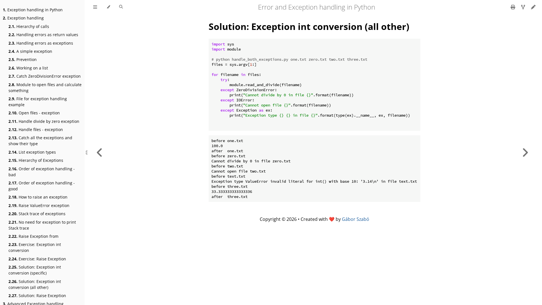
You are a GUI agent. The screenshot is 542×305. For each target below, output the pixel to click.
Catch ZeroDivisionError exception (44, 76)
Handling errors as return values (43, 34)
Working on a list (28, 68)
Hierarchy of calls (28, 26)
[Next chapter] (525, 152)
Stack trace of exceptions (36, 213)
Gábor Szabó (355, 219)
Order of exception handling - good (41, 185)
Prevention (22, 59)
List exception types (32, 152)
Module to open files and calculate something (45, 87)
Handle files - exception (35, 129)
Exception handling (23, 18)
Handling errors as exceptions (40, 43)
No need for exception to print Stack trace (42, 225)
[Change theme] (108, 7)
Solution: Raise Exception (37, 295)
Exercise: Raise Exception (37, 259)
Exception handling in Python (33, 9)
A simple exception (30, 51)
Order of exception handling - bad (41, 171)
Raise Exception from (33, 236)
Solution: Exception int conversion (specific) (34, 270)
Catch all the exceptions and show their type (40, 140)
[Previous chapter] (99, 152)
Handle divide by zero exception (43, 121)
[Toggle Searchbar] (121, 7)
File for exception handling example (37, 101)
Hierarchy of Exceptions (35, 160)
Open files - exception (34, 113)
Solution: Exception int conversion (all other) (34, 284)
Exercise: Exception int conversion (34, 247)
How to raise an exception (37, 197)
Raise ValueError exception (38, 205)
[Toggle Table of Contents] (95, 7)
